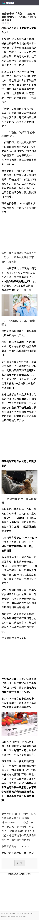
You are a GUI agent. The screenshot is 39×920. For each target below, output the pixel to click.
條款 (17, 916)
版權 (24, 916)
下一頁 (19, 863)
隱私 (20, 916)
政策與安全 (11, 916)
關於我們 (4, 916)
